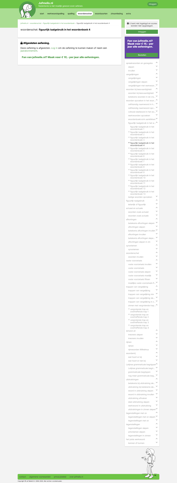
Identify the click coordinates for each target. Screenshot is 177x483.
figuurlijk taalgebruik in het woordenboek (59, 23)
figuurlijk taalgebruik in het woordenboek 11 (142, 182)
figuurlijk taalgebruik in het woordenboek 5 (142, 149)
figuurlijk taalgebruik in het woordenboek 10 (142, 176)
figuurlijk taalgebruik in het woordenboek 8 (142, 165)
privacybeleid (60, 477)
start (42, 13)
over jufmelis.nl (76, 477)
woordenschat (85, 13)
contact (22, 477)
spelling (71, 13)
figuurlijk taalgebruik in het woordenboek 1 (142, 128)
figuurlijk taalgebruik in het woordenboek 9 (142, 171)
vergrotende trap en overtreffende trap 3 (139, 321)
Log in (54, 48)
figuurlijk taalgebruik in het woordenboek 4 (93, 23)
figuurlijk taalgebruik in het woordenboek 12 (142, 187)
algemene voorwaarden (40, 477)
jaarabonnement (28, 50)
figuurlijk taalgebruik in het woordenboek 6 (142, 155)
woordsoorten (101, 13)
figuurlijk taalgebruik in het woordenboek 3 (142, 138)
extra (128, 13)
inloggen (153, 4)
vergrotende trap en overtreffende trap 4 (139, 326)
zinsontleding (117, 13)
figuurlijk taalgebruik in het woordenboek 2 (142, 133)
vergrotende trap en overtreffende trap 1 (139, 310)
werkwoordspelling (55, 13)
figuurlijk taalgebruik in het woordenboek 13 (142, 192)
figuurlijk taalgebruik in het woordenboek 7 (142, 160)
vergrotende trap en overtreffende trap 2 (139, 315)
